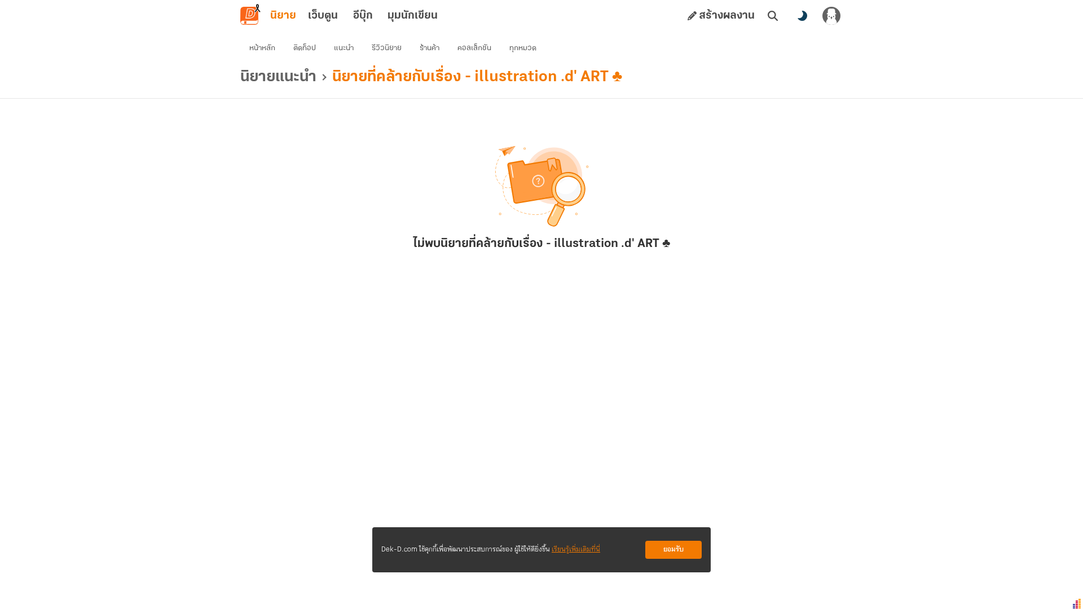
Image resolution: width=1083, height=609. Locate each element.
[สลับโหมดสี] (802, 16)
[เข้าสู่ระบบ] (831, 16)
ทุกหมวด (522, 48)
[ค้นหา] (772, 16)
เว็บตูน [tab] (323, 15)
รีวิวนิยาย (387, 48)
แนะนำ (344, 48)
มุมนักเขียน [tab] (413, 15)
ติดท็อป (304, 48)
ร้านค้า (429, 48)
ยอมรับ (673, 549)
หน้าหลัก (262, 48)
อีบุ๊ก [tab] (363, 15)
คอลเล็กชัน (474, 48)
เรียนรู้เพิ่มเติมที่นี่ (576, 549)
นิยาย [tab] (283, 15)
